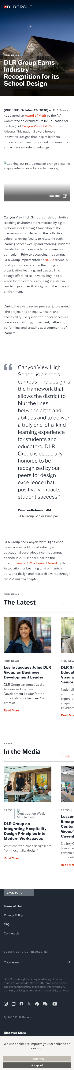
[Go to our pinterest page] (37, 1004)
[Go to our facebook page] (21, 1004)
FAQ (6, 924)
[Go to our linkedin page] (14, 1004)
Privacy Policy (13, 915)
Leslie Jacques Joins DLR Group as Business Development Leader (27, 672)
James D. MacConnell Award (36, 563)
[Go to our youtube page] (55, 1004)
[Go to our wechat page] (45, 1005)
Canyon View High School (40, 126)
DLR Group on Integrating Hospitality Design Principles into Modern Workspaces (25, 831)
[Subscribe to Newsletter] (67, 962)
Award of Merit (35, 115)
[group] (28, 672)
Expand (54, 195)
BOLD (49, 260)
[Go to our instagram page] (6, 1004)
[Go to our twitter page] (29, 1004)
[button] (68, 6)
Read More (11, 710)
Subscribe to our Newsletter (26, 951)
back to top (15, 892)
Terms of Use (13, 906)
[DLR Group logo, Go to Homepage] (18, 6)
